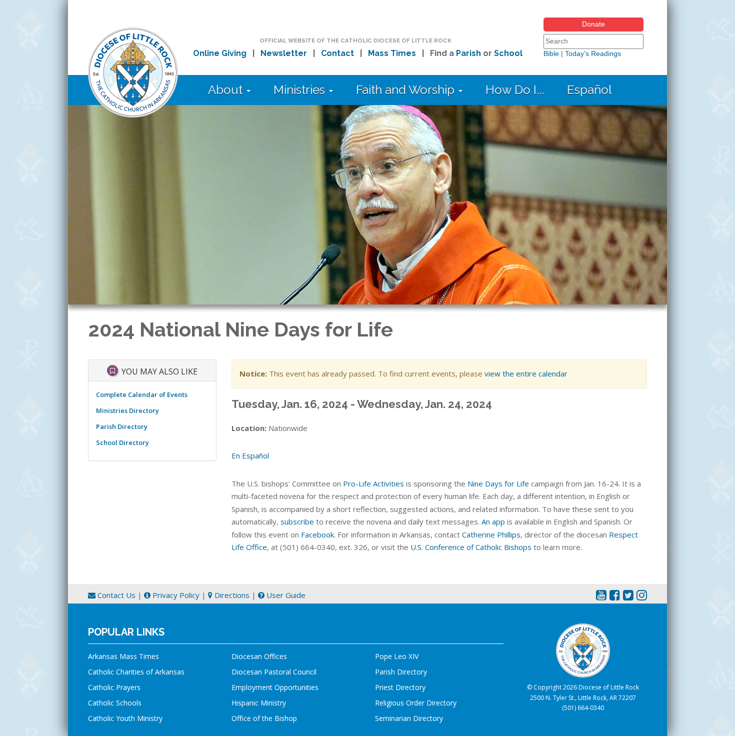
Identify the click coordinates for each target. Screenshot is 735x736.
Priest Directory (400, 687)
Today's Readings (593, 54)
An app (493, 521)
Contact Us (116, 595)
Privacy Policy (175, 595)
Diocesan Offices (259, 656)
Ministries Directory (127, 410)
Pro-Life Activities (373, 483)
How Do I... (515, 89)
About (227, 89)
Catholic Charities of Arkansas (136, 671)
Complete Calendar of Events (142, 394)
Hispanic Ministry (259, 703)
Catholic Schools (115, 703)
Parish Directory (122, 426)
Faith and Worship (407, 89)
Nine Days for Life (498, 483)
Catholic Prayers (114, 687)
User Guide (285, 595)
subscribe (297, 521)
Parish (468, 53)
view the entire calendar (526, 373)
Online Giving (219, 53)
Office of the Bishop (264, 718)
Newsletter (283, 53)
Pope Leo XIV (396, 656)
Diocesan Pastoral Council (274, 671)
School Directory (122, 442)
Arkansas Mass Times (123, 656)
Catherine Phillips (491, 535)
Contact (337, 53)
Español (589, 89)
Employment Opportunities (275, 687)
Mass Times (392, 53)
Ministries (301, 89)
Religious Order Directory (415, 703)
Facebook (317, 535)
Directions (231, 595)
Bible (551, 54)
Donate (593, 24)
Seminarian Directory (409, 718)
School (508, 53)
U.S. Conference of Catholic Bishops (471, 547)
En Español (250, 455)
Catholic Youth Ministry (125, 718)
